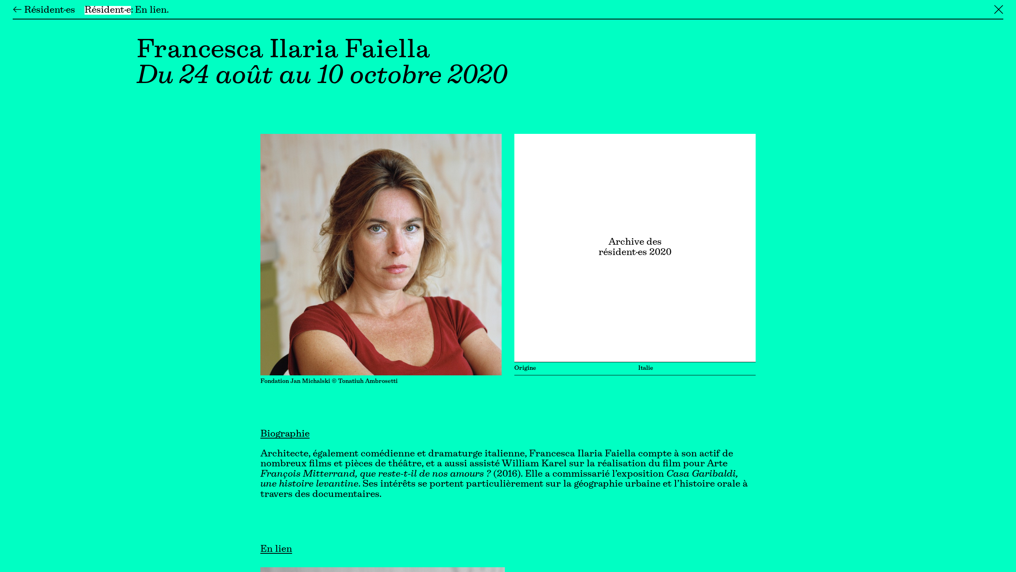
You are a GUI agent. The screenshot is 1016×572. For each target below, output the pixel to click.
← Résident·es (44, 10)
